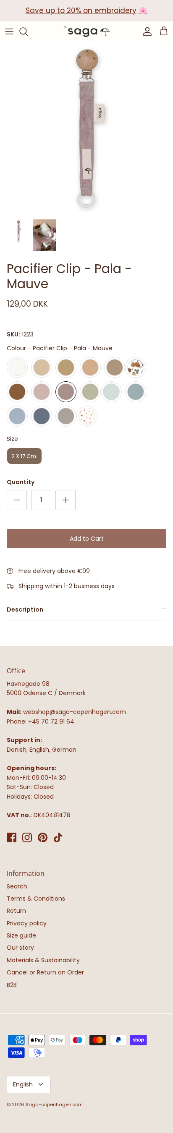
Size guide (21, 935)
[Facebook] (11, 837)
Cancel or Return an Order (45, 972)
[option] (86, 128)
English (23, 1084)
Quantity (20, 482)
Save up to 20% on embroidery (81, 10)
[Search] (27, 31)
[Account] (145, 31)
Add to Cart (87, 538)
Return (16, 910)
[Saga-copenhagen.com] (86, 31)
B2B (12, 985)
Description (25, 609)
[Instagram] (27, 837)
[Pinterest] (42, 837)
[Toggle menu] (9, 31)
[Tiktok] (58, 837)
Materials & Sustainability (43, 960)
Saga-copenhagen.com (54, 1104)
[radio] (17, 367)
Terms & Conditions (36, 898)
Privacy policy (27, 923)
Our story (20, 947)
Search (17, 886)
